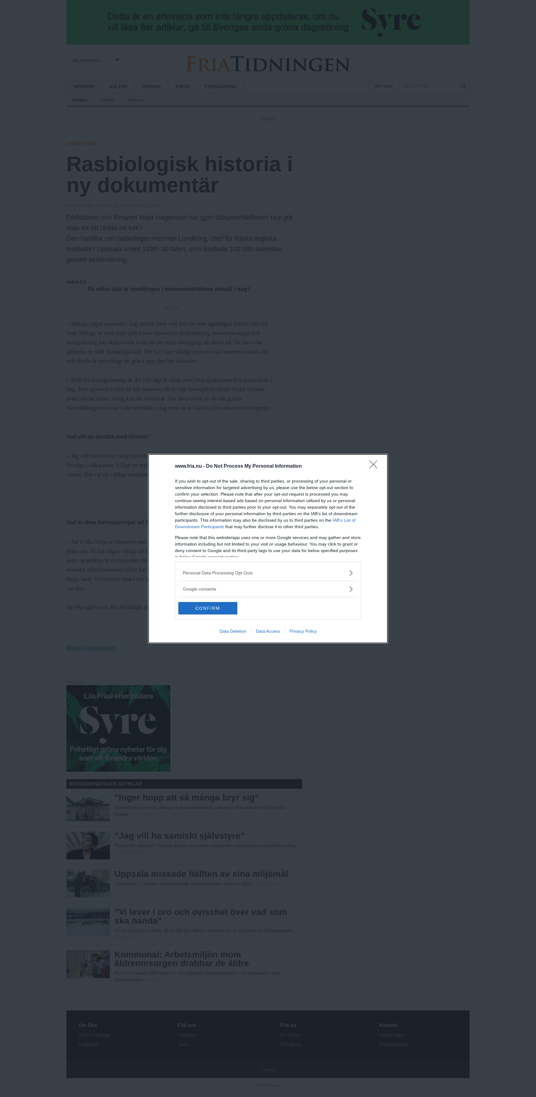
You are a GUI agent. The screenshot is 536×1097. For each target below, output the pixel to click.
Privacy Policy (303, 631)
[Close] (375, 466)
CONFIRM (207, 608)
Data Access (268, 631)
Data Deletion (233, 631)
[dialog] (268, 548)
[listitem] (268, 573)
